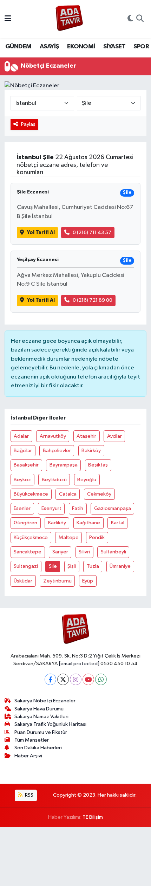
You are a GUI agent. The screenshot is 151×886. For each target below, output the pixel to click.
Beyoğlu (86, 479)
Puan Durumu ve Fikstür (40, 732)
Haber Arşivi (28, 755)
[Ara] (140, 18)
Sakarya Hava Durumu (39, 708)
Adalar (21, 436)
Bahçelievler (57, 450)
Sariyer (60, 551)
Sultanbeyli (113, 551)
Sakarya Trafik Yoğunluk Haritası (50, 724)
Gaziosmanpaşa (112, 508)
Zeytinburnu (57, 581)
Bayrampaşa (64, 465)
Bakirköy (91, 450)
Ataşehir (86, 436)
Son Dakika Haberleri (38, 747)
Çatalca (68, 494)
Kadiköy (57, 522)
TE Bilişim (93, 817)
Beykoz (22, 479)
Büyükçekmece (31, 494)
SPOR (141, 46)
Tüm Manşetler (31, 740)
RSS (28, 795)
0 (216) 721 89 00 (92, 300)
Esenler (22, 508)
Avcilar (114, 436)
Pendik (97, 537)
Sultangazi (26, 566)
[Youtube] (88, 679)
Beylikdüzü (54, 479)
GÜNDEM (18, 46)
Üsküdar (23, 581)
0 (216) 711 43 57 (92, 232)
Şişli (71, 566)
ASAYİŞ (49, 46)
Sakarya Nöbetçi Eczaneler (45, 700)
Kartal (117, 522)
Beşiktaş (98, 465)
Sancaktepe (27, 551)
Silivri (84, 551)
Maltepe (69, 537)
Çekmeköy (99, 494)
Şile (53, 566)
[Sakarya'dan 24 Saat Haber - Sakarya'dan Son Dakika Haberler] (69, 19)
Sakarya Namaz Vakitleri (41, 716)
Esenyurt (51, 508)
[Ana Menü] (8, 19)
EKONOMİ (81, 46)
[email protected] (79, 663)
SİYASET (114, 46)
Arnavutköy (53, 436)
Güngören (25, 522)
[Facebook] (50, 679)
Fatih (77, 508)
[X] (63, 679)
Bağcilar (23, 450)
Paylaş (28, 124)
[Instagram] (75, 679)
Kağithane (88, 522)
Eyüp (87, 581)
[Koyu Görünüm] (130, 18)
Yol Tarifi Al (41, 232)
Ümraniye (120, 566)
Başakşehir (26, 465)
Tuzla (93, 566)
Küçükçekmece (31, 537)
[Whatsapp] (101, 679)
